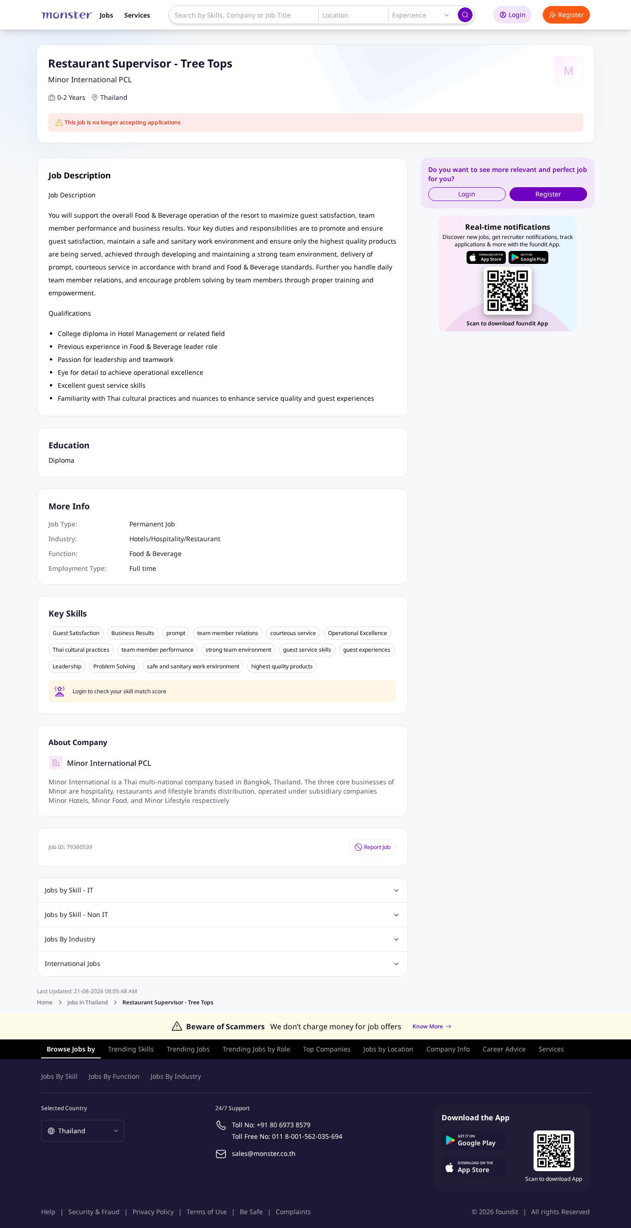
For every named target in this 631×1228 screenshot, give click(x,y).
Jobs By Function (114, 1076)
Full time (142, 568)
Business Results (132, 633)
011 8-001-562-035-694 (307, 1136)
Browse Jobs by (71, 1049)
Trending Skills (131, 1049)
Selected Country (64, 1108)
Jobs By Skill (59, 1076)
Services (137, 15)
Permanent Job (152, 523)
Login (517, 14)
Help (48, 1211)
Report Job (377, 847)
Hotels (139, 538)
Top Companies (327, 1049)
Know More (428, 1026)
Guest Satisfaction (76, 633)
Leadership (67, 666)
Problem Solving (114, 666)
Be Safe (251, 1211)
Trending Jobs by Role (256, 1049)
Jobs (106, 15)
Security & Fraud (94, 1211)
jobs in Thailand (87, 1002)
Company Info (448, 1049)
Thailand (113, 97)
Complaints (293, 1211)
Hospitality (167, 538)
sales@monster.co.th (264, 1153)
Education (69, 445)
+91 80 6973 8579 (283, 1124)
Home (45, 1002)
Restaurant (203, 538)
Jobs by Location (388, 1049)
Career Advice (504, 1049)
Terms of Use (207, 1211)
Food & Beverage (155, 553)
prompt (175, 633)
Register (571, 14)
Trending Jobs (188, 1049)
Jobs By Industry (176, 1076)
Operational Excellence (357, 633)
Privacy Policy (153, 1211)
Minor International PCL (90, 79)
